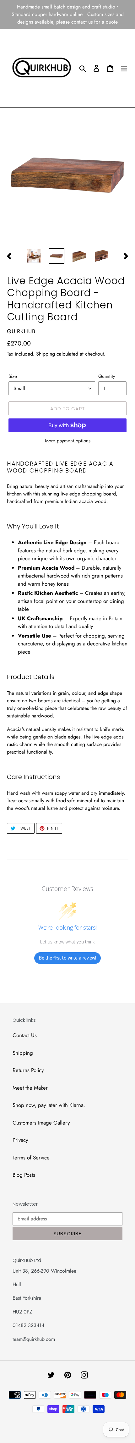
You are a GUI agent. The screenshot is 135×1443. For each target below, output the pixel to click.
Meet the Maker (30, 1088)
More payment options (67, 440)
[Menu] (124, 68)
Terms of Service (31, 1157)
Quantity (106, 376)
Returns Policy (28, 1070)
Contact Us (25, 1035)
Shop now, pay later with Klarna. (49, 1105)
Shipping (45, 353)
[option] (34, 255)
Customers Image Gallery (41, 1122)
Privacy (20, 1140)
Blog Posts (24, 1175)
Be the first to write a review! (67, 958)
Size (12, 376)
